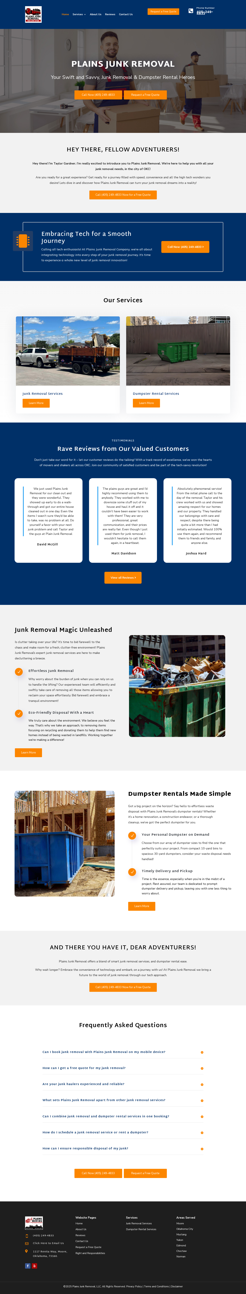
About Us (95, 14)
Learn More (36, 403)
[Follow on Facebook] (27, 1266)
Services (78, 14)
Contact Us (126, 14)
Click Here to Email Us (48, 1243)
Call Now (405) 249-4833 (98, 95)
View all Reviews (122, 577)
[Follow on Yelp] (34, 1266)
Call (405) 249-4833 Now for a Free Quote (123, 195)
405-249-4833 (204, 13)
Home (65, 14)
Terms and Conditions (156, 1286)
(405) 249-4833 (43, 1235)
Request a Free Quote (163, 11)
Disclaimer (177, 1286)
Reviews (110, 14)
